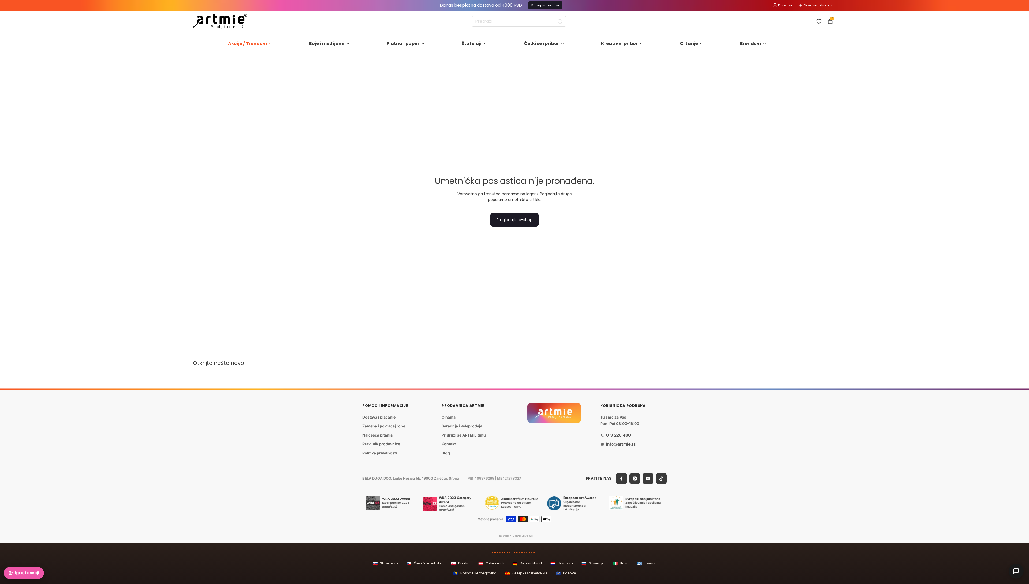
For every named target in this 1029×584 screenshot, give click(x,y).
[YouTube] (648, 478)
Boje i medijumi (326, 43)
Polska (460, 563)
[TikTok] (661, 478)
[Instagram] (634, 478)
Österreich (491, 563)
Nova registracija (818, 5)
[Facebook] (621, 478)
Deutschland (527, 563)
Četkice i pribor (541, 43)
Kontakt (449, 444)
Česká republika (424, 563)
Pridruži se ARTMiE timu (464, 435)
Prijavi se (785, 5)
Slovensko (385, 563)
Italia (621, 563)
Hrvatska (561, 563)
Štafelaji (471, 43)
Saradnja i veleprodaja (462, 426)
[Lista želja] (819, 21)
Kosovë (566, 573)
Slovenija (593, 563)
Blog (446, 453)
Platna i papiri (403, 43)
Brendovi (750, 43)
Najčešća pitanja (377, 435)
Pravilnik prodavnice (381, 444)
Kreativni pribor (619, 43)
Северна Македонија (526, 573)
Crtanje (689, 43)
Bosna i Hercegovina (475, 573)
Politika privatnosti (379, 453)
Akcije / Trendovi (247, 43)
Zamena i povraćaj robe (383, 426)
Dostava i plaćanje (379, 417)
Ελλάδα (647, 563)
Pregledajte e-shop (514, 219)
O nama (449, 417)
